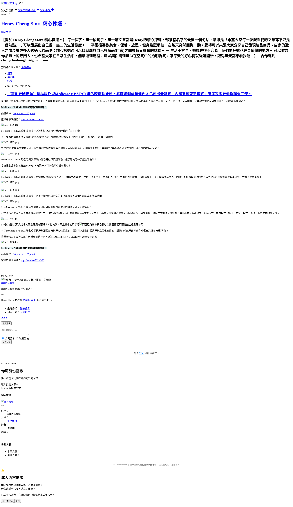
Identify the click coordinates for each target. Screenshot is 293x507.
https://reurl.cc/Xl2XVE (32, 119)
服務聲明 (175, 464)
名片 (9, 81)
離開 (18, 501)
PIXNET (123, 464)
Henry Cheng (7, 282)
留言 (33, 300)
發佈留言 (6, 342)
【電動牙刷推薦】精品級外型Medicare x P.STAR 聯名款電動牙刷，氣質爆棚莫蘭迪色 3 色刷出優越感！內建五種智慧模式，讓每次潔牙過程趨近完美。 (129, 94)
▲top (4, 317)
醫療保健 (25, 308)
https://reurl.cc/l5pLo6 (24, 113)
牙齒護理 (25, 312)
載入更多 (6, 323)
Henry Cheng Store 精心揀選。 (34, 23)
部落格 (11, 77)
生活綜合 (26, 67)
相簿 (9, 73)
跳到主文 (6, 32)
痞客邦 (26, 300)
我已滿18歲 (7, 501)
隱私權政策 (164, 464)
